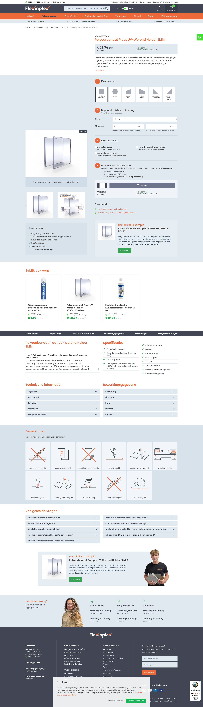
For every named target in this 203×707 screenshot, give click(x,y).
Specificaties (31, 333)
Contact (174, 2)
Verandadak (121, 16)
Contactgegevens (72, 661)
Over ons (166, 2)
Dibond (137, 16)
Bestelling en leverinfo (73, 664)
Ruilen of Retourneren (73, 652)
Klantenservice (145, 2)
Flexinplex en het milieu (73, 676)
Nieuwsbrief (157, 2)
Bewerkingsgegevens (114, 333)
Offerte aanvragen (72, 658)
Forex (150, 16)
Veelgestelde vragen (168, 333)
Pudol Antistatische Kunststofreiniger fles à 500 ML (120, 308)
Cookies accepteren (136, 700)
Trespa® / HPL (71, 16)
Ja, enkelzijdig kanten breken (152, 148)
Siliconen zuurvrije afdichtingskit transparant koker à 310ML (42, 308)
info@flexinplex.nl (35, 654)
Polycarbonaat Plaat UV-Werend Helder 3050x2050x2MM (80, 308)
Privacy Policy (171, 698)
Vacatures (68, 673)
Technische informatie (83, 333)
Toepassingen (55, 333)
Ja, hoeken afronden (111, 154)
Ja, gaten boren (108, 148)
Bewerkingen (141, 333)
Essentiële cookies (115, 700)
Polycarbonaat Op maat (54, 27)
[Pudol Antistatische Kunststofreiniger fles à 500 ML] (121, 288)
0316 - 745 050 (34, 657)
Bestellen (144, 185)
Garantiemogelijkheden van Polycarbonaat (116, 213)
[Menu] (199, 682)
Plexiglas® (29, 16)
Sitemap (151, 698)
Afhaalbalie (69, 655)
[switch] (195, 698)
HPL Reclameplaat (169, 16)
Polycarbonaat (49, 16)
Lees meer (99, 70)
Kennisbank (133, 2)
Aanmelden (149, 672)
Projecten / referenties (119, 2)
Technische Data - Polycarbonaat (112, 209)
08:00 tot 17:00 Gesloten (100, 613)
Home (27, 27)
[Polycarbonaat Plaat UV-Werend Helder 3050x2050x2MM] (82, 288)
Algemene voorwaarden (152, 701)
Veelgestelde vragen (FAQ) (75, 649)
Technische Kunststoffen (96, 16)
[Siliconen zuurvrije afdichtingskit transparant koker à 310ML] (43, 288)
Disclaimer (160, 698)
